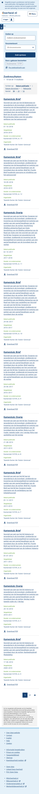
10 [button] (14, 91)
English (9, 738)
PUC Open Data (12, 772)
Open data (10, 767)
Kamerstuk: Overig (13, 212)
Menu (33, 14)
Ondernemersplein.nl (14, 784)
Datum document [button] (11, 88)
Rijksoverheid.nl (12, 781)
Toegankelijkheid (12, 755)
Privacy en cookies (13, 752)
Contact (9, 735)
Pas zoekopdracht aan (17, 67)
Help (8, 741)
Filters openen (1, 24)
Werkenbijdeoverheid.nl (15, 786)
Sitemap (9, 758)
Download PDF (12, 149)
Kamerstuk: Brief (12, 99)
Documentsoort (11, 43)
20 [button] (19, 91)
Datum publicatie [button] (22, 86)
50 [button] (24, 91)
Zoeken (9, 743)
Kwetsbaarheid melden (15, 760)
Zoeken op (9, 34)
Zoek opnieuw (20, 55)
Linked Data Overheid (14, 769)
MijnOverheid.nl (12, 778)
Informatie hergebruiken (15, 750)
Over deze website (13, 733)
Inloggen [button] (5, 19)
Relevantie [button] (27, 88)
